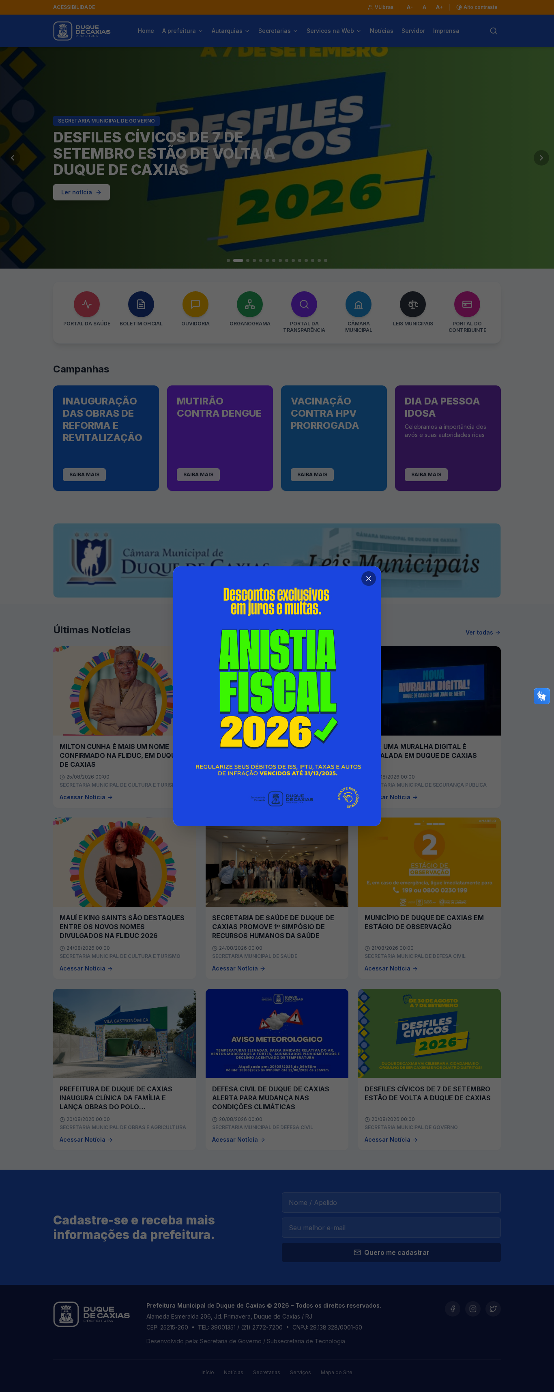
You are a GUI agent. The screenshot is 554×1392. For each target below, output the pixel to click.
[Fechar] (368, 578)
